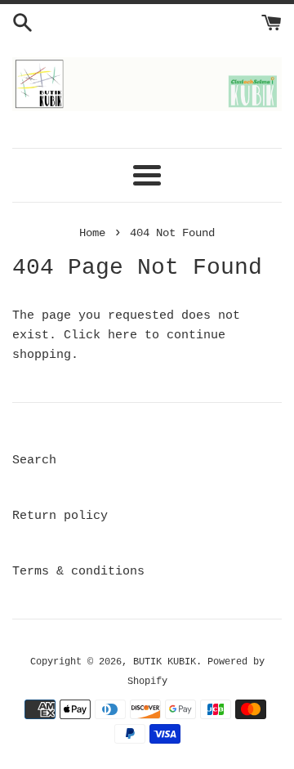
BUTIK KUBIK (164, 662)
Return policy (60, 516)
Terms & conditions (78, 572)
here (122, 335)
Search (34, 460)
